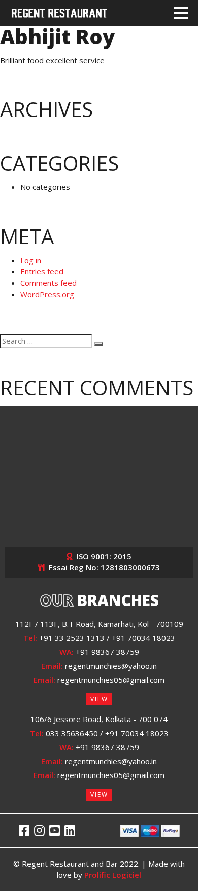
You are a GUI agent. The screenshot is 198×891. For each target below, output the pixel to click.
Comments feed (48, 283)
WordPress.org (47, 294)
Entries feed (41, 271)
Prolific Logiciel (112, 875)
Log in (30, 260)
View (99, 699)
